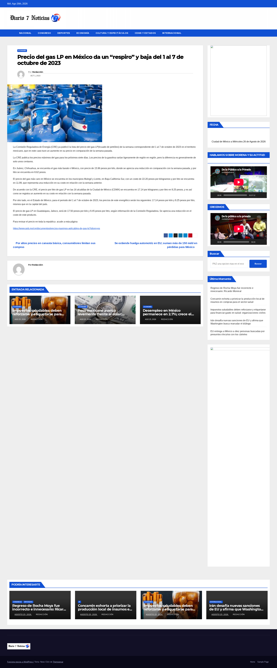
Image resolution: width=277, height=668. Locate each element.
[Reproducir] (214, 195)
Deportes (63, 33)
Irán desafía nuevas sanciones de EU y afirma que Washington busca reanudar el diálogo (236, 609)
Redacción (37, 72)
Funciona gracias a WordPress (20, 662)
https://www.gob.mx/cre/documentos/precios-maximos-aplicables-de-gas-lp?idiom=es (56, 228)
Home (252, 662)
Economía (82, 33)
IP (79, 602)
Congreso (44, 33)
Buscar (214, 253)
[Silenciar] (258, 195)
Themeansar (58, 662)
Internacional (171, 33)
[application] (238, 182)
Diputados (28, 602)
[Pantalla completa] (263, 195)
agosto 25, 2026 (23, 614)
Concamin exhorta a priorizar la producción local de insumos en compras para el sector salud (105, 609)
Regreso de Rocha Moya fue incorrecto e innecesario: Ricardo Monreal (40, 609)
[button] (268, 33)
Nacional (25, 33)
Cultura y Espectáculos (112, 33)
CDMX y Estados (145, 33)
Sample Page (263, 662)
